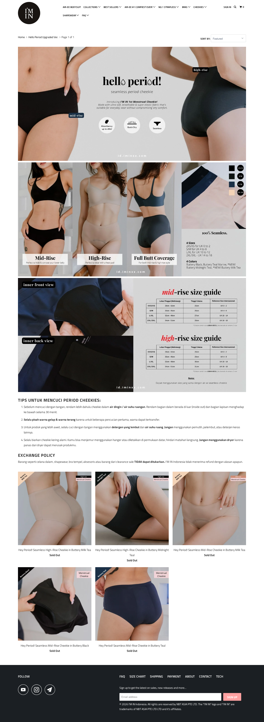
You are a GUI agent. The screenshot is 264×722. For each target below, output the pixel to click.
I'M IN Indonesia (137, 704)
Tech (219, 676)
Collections (90, 7)
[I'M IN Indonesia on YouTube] (24, 689)
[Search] (235, 7)
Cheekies (198, 7)
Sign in (227, 7)
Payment (174, 676)
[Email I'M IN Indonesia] (51, 689)
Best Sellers (111, 7)
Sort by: (205, 39)
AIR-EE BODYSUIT (72, 7)
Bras (185, 7)
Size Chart (137, 676)
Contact (205, 676)
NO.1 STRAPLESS (167, 7)
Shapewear (70, 15)
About (190, 676)
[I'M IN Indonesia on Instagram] (37, 689)
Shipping (156, 676)
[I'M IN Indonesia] (38, 13)
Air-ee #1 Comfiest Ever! (139, 7)
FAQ (84, 15)
